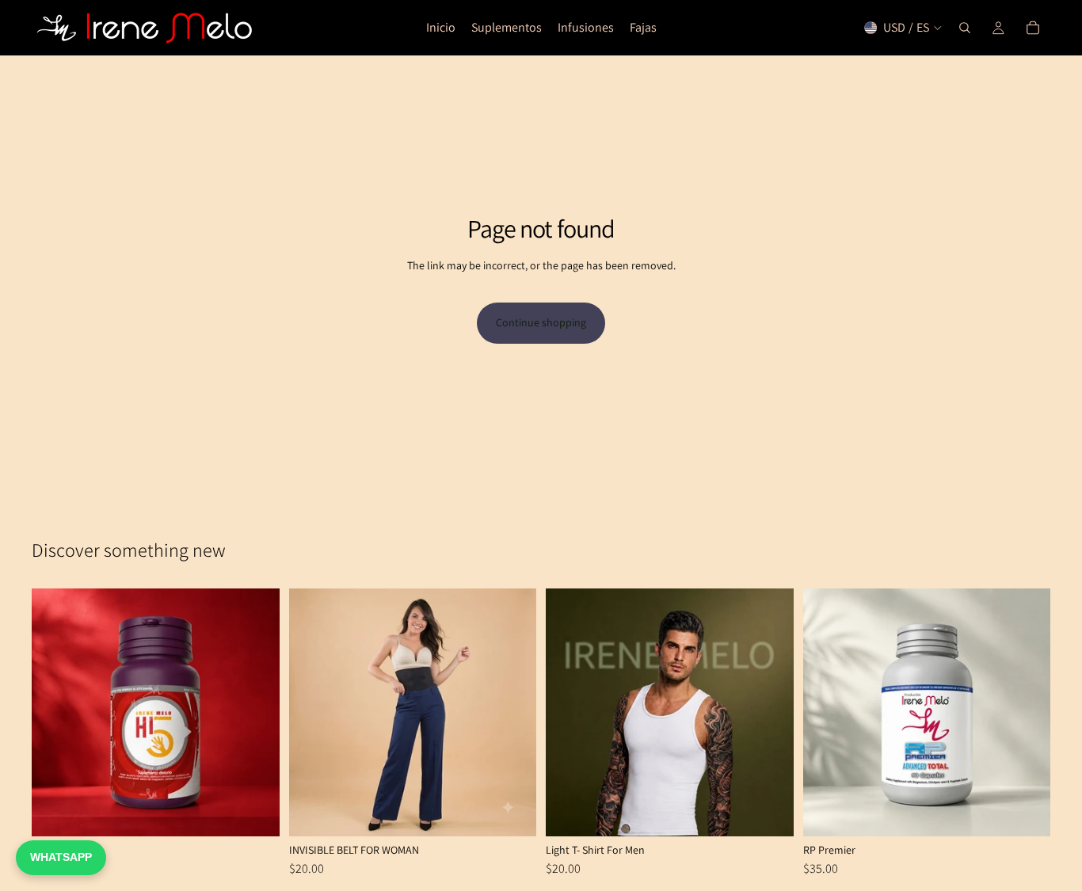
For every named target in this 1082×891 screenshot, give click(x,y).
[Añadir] (255, 812)
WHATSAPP (61, 857)
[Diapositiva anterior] (55, 712)
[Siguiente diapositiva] (256, 712)
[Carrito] (1032, 27)
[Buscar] (964, 27)
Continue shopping (541, 322)
